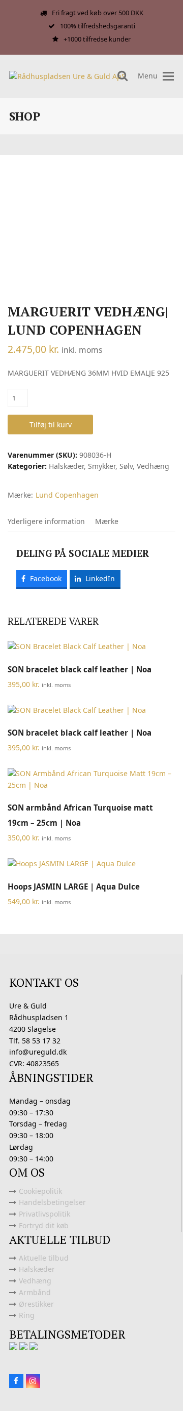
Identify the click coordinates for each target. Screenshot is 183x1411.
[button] (168, 76)
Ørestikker (36, 1304)
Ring (27, 1315)
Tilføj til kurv (50, 424)
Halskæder (66, 466)
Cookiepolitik (40, 1191)
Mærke (106, 521)
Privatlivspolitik (44, 1214)
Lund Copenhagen (67, 495)
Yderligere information (46, 521)
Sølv (126, 466)
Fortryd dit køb (44, 1225)
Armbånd (35, 1292)
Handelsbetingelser (52, 1202)
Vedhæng (153, 466)
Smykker (101, 466)
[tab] (46, 521)
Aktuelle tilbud (44, 1258)
